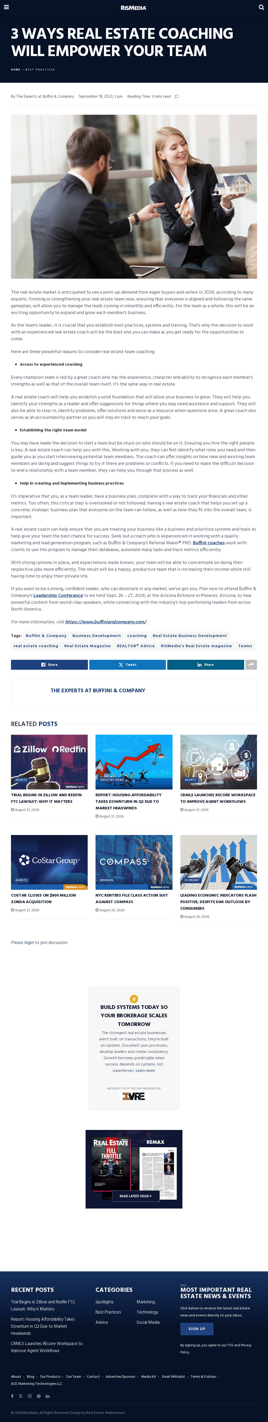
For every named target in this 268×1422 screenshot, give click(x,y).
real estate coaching (36, 646)
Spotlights (105, 1302)
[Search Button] (261, 8)
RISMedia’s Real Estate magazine (196, 646)
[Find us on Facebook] (12, 1396)
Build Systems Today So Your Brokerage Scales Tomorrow (134, 1016)
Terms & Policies (203, 1377)
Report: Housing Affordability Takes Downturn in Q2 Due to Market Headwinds (128, 802)
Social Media (148, 1322)
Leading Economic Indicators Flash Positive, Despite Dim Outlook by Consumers (218, 902)
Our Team (73, 1377)
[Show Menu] (6, 8)
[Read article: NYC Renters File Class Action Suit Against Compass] (134, 862)
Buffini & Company (46, 636)
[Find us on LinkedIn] (47, 1396)
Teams (245, 646)
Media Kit (148, 1377)
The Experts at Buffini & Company (98, 691)
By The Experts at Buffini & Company (42, 97)
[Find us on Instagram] (30, 1396)
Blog (30, 1377)
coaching (137, 636)
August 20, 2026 (111, 910)
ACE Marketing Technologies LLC (36, 1384)
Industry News (112, 780)
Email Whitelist (173, 1377)
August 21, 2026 (26, 810)
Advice (102, 1322)
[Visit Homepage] (134, 8)
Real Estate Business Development (190, 636)
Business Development (96, 636)
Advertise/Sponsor (120, 1377)
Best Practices (40, 70)
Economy (192, 880)
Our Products (50, 1377)
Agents (21, 780)
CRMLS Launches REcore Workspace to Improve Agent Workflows (217, 798)
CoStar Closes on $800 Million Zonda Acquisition (43, 898)
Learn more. (145, 1071)
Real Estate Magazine (87, 646)
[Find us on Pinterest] (39, 1396)
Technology (147, 1312)
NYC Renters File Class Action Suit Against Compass (132, 898)
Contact (93, 1377)
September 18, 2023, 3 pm (100, 97)
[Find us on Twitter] (21, 1396)
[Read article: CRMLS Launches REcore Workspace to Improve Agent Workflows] (218, 762)
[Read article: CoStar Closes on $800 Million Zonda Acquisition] (49, 862)
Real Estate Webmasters (105, 1413)
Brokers (106, 880)
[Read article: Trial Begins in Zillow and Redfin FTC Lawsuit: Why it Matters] (49, 762)
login (29, 942)
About (16, 1377)
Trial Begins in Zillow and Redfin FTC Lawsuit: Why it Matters (46, 798)
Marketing (146, 1302)
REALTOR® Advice (136, 646)
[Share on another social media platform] (251, 665)
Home (16, 70)
